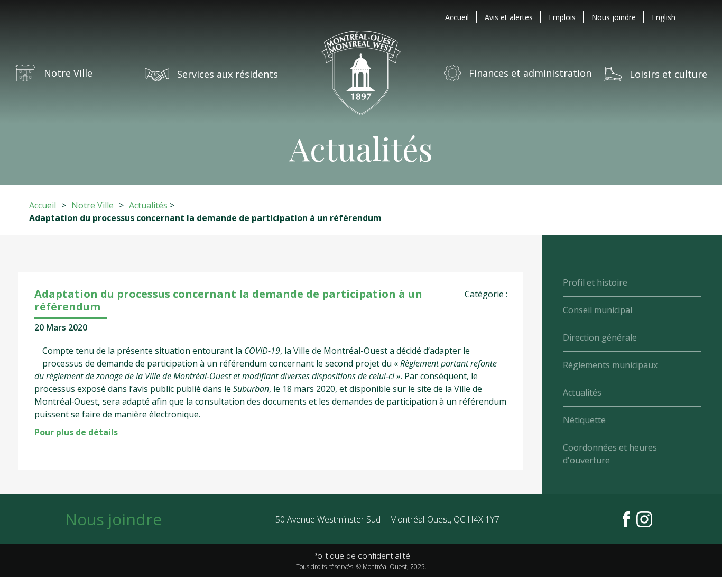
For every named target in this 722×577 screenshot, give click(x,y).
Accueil (457, 17)
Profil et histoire (595, 282)
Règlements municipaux (610, 365)
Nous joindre (613, 17)
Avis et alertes (509, 17)
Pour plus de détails (76, 432)
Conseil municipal (597, 310)
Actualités (148, 205)
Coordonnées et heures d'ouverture (610, 454)
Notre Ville (92, 205)
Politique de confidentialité (361, 556)
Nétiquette (584, 420)
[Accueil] (361, 73)
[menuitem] (663, 17)
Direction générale (600, 337)
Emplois (562, 17)
